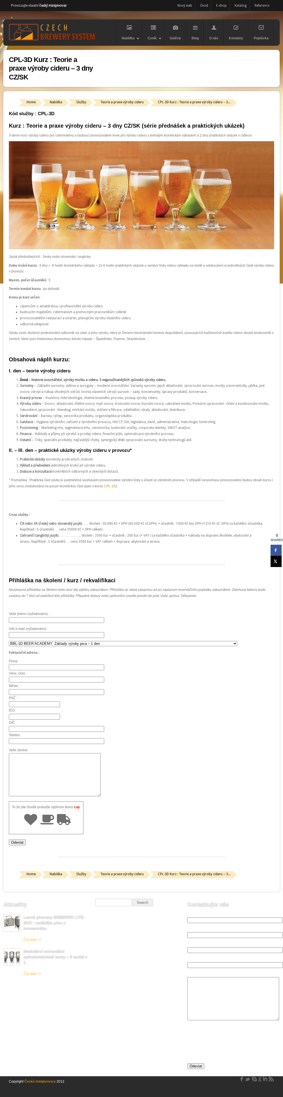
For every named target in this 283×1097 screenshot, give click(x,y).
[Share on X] (276, 561)
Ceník (149, 40)
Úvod (204, 5)
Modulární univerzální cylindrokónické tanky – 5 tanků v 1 (55, 957)
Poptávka (261, 38)
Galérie (175, 38)
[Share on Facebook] (276, 550)
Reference (262, 5)
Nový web (184, 5)
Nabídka (125, 40)
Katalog (241, 5)
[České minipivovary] (53, 40)
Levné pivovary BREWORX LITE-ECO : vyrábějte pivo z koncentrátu (54, 923)
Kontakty (236, 38)
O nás (213, 38)
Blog (195, 38)
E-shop (221, 5)
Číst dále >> (32, 940)
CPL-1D (110, 486)
